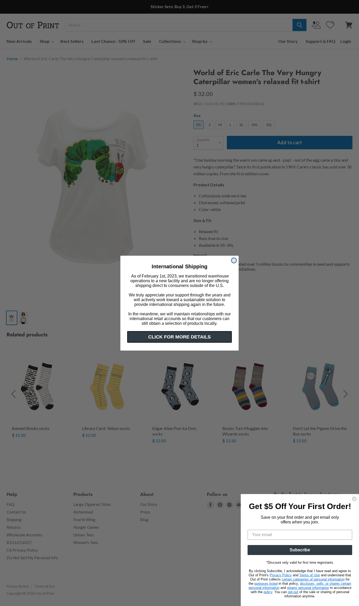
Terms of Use (309, 575)
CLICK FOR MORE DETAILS (179, 337)
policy (268, 592)
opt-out (293, 592)
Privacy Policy (281, 575)
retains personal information (308, 588)
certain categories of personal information (313, 579)
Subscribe (300, 550)
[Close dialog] (234, 260)
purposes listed (266, 584)
